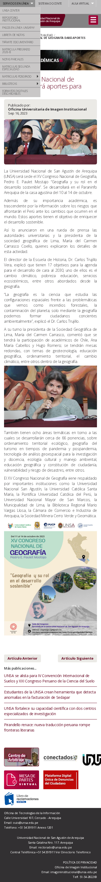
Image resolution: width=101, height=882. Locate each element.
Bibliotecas (9, 84)
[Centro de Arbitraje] (21, 757)
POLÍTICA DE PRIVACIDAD (80, 862)
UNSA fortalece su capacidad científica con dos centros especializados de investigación (50, 711)
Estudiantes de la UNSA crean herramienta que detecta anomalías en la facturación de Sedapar (50, 694)
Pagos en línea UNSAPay (18, 28)
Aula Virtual (80, 3)
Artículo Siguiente (77, 658)
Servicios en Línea (16, 3)
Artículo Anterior (22, 658)
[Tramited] (21, 779)
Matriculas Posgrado (16, 76)
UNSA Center (10, 10)
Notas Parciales (12, 59)
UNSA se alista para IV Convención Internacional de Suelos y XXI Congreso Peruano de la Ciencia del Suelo (49, 678)
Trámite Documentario (17, 42)
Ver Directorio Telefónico (73, 852)
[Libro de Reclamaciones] (21, 798)
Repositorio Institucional (11, 19)
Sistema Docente (50, 3)
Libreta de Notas (13, 35)
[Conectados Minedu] (60, 757)
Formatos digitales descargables (15, 92)
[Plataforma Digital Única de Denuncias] (60, 779)
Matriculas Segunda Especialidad (16, 68)
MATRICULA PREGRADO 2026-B (16, 50)
